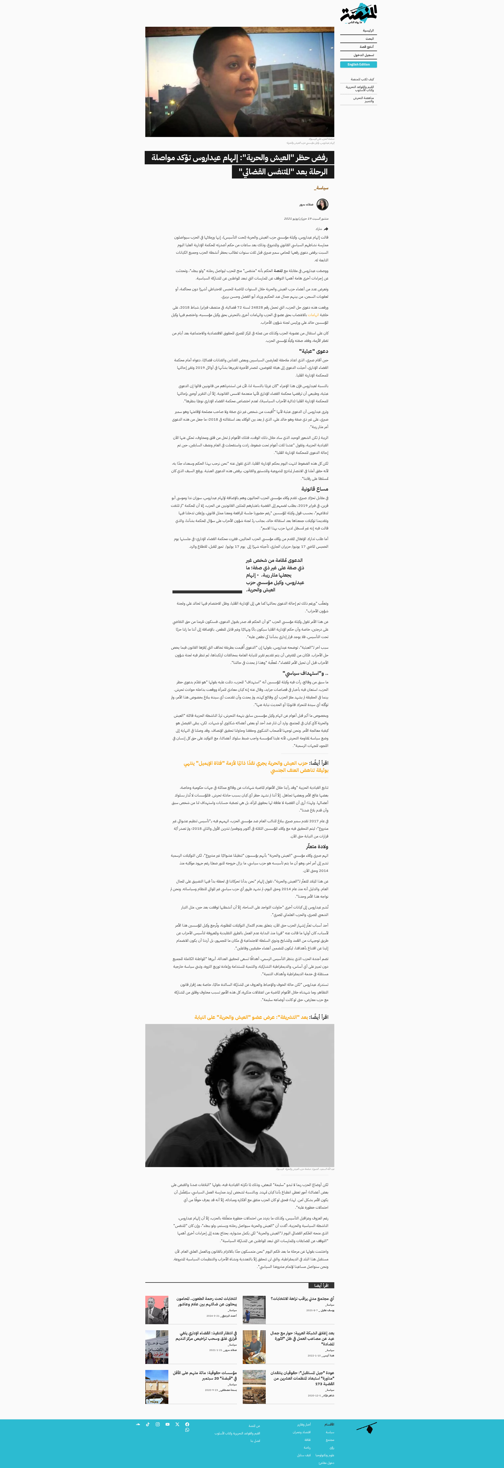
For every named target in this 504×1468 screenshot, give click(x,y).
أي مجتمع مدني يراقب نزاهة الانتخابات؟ (311, 1298)
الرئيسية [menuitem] (368, 30)
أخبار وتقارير (304, 1424)
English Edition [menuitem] (359, 64)
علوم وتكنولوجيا (325, 1455)
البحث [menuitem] (370, 38)
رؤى (332, 1447)
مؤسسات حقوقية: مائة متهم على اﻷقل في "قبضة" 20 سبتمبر (200, 1372)
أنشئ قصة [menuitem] (367, 46)
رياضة (307, 1447)
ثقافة (308, 1439)
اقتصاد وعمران (302, 1432)
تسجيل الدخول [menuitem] (364, 55)
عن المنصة (254, 1426)
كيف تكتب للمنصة (362, 79)
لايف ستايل (304, 1455)
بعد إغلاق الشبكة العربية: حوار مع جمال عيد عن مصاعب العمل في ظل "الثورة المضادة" (288, 1335)
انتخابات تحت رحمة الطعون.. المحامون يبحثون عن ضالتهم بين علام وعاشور (192, 1298)
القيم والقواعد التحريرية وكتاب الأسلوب (360, 89)
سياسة (322, 187)
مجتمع (330, 1439)
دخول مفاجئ (326, 1463)
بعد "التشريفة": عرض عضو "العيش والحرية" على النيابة (251, 1017)
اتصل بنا (255, 1440)
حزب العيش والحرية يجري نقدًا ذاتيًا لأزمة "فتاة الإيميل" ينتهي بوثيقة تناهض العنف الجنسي (256, 766)
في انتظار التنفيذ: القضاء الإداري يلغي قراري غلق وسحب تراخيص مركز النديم (193, 1332)
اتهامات (313, 315)
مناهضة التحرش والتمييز (363, 100)
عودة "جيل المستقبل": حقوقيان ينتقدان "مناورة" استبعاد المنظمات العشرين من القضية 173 (290, 1374)
